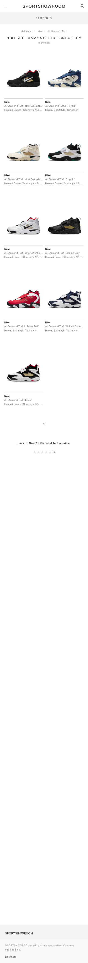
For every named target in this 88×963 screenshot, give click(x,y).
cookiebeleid (12, 949)
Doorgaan (11, 956)
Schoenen (26, 31)
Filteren (44, 18)
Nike (40, 31)
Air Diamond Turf (57, 31)
